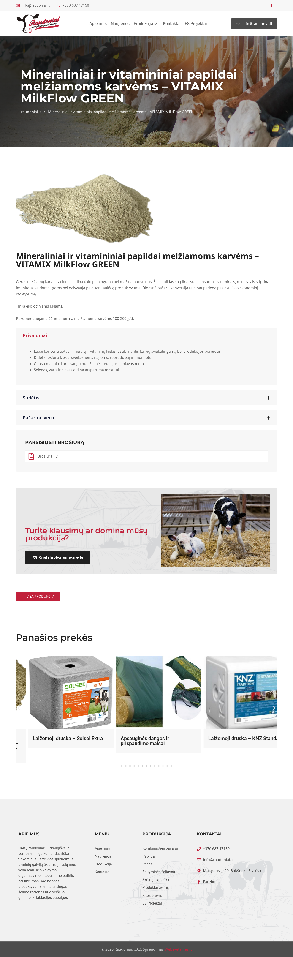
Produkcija (143, 23)
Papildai (149, 857)
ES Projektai (196, 23)
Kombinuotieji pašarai (160, 849)
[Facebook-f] (271, 5)
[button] (19, 708)
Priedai (148, 864)
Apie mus (98, 23)
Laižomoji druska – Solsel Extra (56, 738)
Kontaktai (172, 23)
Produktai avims (155, 888)
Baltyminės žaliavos (158, 872)
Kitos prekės (152, 896)
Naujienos (120, 23)
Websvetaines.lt (178, 949)
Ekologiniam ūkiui (156, 880)
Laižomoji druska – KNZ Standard (233, 738)
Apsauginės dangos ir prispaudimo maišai (132, 741)
